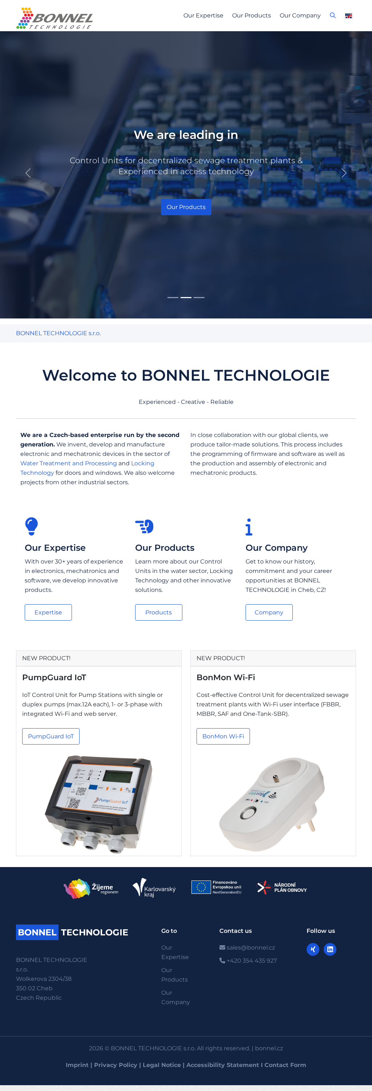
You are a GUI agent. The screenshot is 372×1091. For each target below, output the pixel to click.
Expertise (48, 612)
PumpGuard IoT (54, 677)
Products (158, 612)
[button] (333, 17)
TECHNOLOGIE (73, 932)
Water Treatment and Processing (68, 463)
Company (269, 612)
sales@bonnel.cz (250, 947)
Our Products (251, 15)
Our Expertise (203, 15)
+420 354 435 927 (251, 960)
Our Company (300, 15)
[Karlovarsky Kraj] (154, 888)
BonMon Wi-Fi (226, 677)
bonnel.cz (269, 1048)
